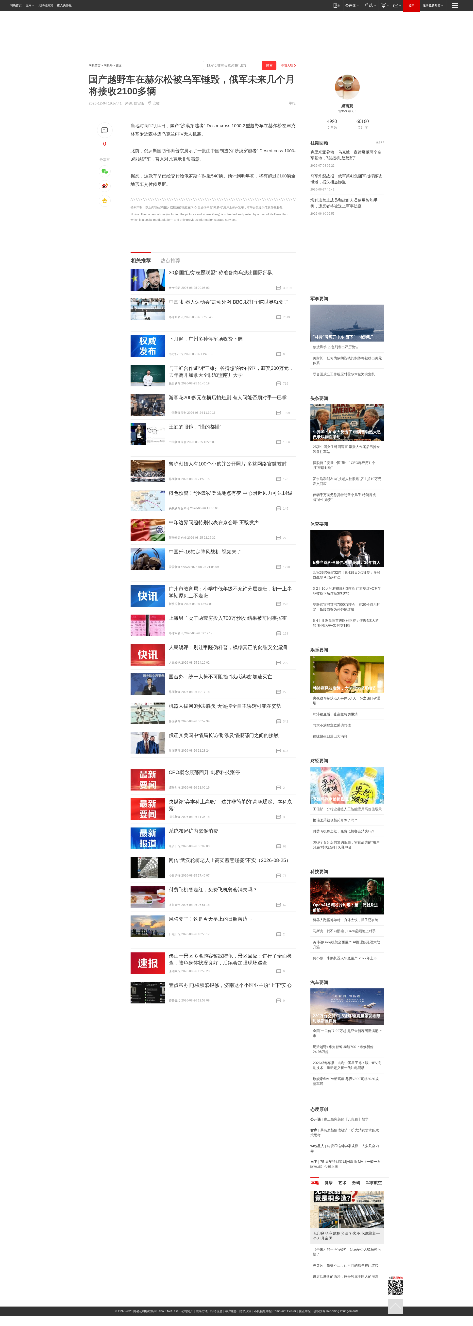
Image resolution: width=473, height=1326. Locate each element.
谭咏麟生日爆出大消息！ (332, 736)
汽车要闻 (319, 982)
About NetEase (168, 1311)
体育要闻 (319, 524)
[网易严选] (369, 5)
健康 (329, 1183)
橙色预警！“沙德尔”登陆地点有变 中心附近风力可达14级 (230, 493)
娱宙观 (139, 103)
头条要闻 (319, 398)
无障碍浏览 (45, 5)
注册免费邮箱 (431, 5)
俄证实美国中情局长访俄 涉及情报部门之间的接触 (224, 735)
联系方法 (202, 1311)
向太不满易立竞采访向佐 (332, 725)
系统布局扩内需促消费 (193, 831)
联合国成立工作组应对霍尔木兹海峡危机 (344, 374)
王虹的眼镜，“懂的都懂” (195, 427)
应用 (29, 5)
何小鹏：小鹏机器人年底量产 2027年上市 (345, 958)
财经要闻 (319, 760)
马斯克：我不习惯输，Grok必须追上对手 (344, 931)
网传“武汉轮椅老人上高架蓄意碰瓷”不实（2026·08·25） (230, 860)
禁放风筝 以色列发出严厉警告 (336, 347)
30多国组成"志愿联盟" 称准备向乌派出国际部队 (221, 272)
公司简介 (187, 1311)
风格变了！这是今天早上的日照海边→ (211, 919)
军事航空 (374, 1183)
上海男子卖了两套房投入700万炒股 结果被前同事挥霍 (228, 618)
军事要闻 (319, 298)
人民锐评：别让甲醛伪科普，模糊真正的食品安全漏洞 (228, 647)
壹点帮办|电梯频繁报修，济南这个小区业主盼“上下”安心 (230, 985)
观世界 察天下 (347, 111)
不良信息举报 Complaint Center (275, 1311)
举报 (292, 103)
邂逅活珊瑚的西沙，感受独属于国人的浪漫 (345, 1276)
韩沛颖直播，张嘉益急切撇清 (335, 714)
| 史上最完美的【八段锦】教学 (339, 1119)
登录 (412, 5)
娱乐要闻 (319, 649)
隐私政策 (245, 1311)
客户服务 (231, 1311)
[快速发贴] (105, 130)
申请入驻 (287, 65)
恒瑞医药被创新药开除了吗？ (335, 820)
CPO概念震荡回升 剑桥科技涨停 (204, 772)
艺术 (342, 1183)
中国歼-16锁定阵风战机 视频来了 (205, 551)
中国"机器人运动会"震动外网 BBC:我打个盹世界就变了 (228, 302)
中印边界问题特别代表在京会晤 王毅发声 (214, 522)
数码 (356, 1183)
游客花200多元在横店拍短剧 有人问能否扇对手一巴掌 (228, 397)
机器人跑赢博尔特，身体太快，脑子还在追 (345, 920)
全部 (379, 142)
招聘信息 (216, 1311)
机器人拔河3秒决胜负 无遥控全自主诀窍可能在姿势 (225, 706)
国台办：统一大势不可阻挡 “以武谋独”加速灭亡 (220, 676)
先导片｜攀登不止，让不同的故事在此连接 (345, 1265)
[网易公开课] (352, 5)
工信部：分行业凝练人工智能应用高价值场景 (347, 809)
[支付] (384, 5)
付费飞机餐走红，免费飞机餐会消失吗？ (213, 889)
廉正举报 (305, 1311)
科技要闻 (319, 871)
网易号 (108, 65)
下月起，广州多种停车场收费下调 (206, 339)
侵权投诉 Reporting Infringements (335, 1311)
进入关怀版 (64, 5)
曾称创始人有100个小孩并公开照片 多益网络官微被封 (228, 463)
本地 (315, 1183)
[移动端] (336, 5)
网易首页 (16, 5)
